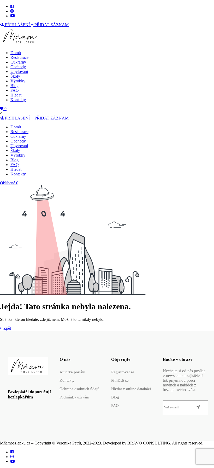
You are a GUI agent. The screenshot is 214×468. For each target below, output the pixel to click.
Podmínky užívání (74, 397)
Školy (15, 76)
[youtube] (12, 16)
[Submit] (198, 407)
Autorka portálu (72, 372)
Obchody (18, 67)
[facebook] (12, 6)
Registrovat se (122, 372)
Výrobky (17, 81)
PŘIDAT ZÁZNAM (51, 24)
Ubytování (19, 71)
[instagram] (12, 11)
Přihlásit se (120, 380)
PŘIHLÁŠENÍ (17, 24)
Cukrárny (18, 62)
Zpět (6, 328)
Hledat (15, 95)
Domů (15, 52)
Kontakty (18, 100)
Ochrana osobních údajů (79, 389)
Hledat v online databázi (131, 389)
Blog (14, 85)
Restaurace (19, 57)
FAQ (14, 90)
